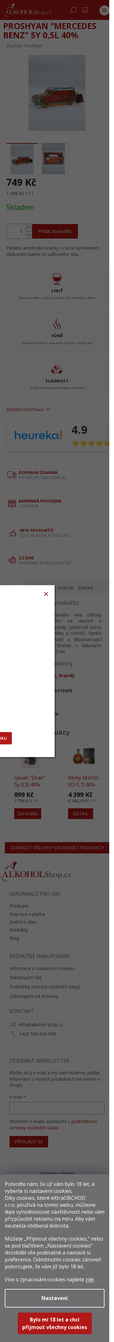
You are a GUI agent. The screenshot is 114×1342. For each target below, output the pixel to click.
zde (90, 1279)
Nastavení (54, 1298)
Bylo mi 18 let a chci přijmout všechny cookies (54, 1323)
